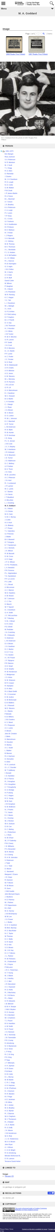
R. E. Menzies (10, 348)
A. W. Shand (9, 596)
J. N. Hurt (8, 480)
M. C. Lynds (9, 489)
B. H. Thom (9, 469)
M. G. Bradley (9, 1108)
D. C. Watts (9, 939)
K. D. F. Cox (9, 652)
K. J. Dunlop (9, 818)
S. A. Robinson (10, 160)
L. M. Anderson (10, 641)
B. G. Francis (9, 779)
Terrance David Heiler (13, 1161)
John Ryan (9, 1144)
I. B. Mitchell (9, 1004)
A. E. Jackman (10, 1099)
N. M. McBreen (10, 807)
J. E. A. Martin (9, 1125)
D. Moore (8, 869)
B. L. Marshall (10, 199)
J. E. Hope (8, 877)
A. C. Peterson (10, 478)
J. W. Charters (10, 720)
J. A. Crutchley (10, 632)
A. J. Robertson (10, 832)
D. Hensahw (9, 759)
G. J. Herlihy (9, 978)
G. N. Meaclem (10, 455)
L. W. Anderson (10, 427)
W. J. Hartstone (10, 449)
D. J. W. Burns (10, 995)
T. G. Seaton (9, 655)
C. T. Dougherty (10, 787)
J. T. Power (9, 528)
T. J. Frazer (9, 1021)
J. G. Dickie (9, 511)
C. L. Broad (9, 584)
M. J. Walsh (9, 976)
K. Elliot (7, 762)
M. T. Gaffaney (10, 770)
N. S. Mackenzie (10, 1046)
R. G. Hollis (9, 990)
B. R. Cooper (9, 683)
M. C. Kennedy (10, 1035)
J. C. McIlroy (9, 241)
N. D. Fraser (9, 1029)
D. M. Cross (9, 556)
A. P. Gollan (9, 466)
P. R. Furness (9, 570)
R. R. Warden (9, 1094)
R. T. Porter (9, 233)
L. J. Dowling (9, 503)
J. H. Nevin (9, 494)
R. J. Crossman (10, 694)
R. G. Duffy (8, 1128)
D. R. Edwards (10, 1001)
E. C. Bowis (9, 815)
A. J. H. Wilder (10, 258)
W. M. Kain (8, 801)
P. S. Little (8, 582)
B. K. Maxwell (9, 539)
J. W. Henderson (11, 1133)
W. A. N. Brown (10, 1142)
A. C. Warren (9, 590)
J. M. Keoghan (10, 804)
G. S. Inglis (8, 266)
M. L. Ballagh (9, 306)
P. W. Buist (8, 1071)
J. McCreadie (9, 891)
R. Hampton (9, 686)
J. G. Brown (9, 410)
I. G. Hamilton (9, 776)
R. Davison (9, 880)
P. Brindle (8, 714)
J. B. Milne (8, 1102)
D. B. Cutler (9, 1074)
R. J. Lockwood (10, 483)
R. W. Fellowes (10, 959)
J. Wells (7, 736)
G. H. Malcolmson (11, 390)
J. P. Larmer (9, 486)
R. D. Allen (8, 171)
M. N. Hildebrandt (11, 365)
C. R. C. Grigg (10, 1083)
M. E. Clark (9, 514)
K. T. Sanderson (10, 545)
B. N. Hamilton (10, 1023)
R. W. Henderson (11, 672)
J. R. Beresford (10, 984)
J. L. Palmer (9, 956)
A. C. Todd (8, 866)
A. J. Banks (9, 711)
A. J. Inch (8, 309)
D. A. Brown (9, 644)
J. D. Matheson (10, 461)
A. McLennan (9, 587)
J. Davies (8, 176)
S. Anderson (9, 638)
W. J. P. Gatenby (10, 841)
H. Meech (8, 604)
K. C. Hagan (9, 297)
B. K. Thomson (10, 247)
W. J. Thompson (10, 1119)
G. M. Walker (9, 188)
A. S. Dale (8, 275)
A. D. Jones (9, 373)
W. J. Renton (9, 821)
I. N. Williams (9, 846)
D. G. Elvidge (9, 790)
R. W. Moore (9, 886)
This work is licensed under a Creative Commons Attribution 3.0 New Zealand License (31, 1209)
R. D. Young (9, 798)
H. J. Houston (9, 328)
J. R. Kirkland (9, 452)
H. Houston (9, 742)
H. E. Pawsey (9, 900)
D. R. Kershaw (10, 435)
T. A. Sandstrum (10, 576)
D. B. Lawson (9, 1159)
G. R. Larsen (9, 340)
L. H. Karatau (9, 402)
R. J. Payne (9, 964)
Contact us (51, 1229)
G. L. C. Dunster (10, 767)
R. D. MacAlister (10, 931)
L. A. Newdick (9, 568)
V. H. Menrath (9, 238)
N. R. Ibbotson (10, 162)
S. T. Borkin (9, 492)
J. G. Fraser (9, 919)
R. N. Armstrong (10, 1153)
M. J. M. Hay (9, 950)
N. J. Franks (9, 810)
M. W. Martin (9, 1080)
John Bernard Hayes (12, 894)
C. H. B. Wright (10, 1150)
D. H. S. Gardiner (11, 925)
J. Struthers (9, 897)
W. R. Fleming (10, 295)
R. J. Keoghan (10, 781)
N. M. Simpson (10, 680)
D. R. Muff (8, 278)
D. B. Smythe (9, 669)
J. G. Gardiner (10, 646)
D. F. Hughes (9, 317)
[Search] (43, 33)
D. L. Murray (9, 1077)
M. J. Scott (8, 165)
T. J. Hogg (8, 168)
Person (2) (9, 1176)
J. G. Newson (9, 1032)
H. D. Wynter (9, 1111)
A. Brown (8, 731)
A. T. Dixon (8, 202)
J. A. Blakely (9, 525)
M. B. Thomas (10, 244)
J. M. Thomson (10, 326)
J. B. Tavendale (10, 1038)
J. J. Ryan (8, 407)
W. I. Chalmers (10, 1018)
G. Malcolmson (10, 739)
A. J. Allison (9, 1147)
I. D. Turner (9, 458)
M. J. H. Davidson (11, 179)
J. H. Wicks (9, 331)
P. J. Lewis (8, 213)
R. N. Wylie (9, 430)
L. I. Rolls (8, 835)
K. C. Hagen (9, 795)
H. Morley (8, 745)
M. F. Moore (9, 883)
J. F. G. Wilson (10, 562)
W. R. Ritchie (9, 852)
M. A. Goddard (10, 506)
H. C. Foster (9, 357)
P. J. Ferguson (10, 725)
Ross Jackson (10, 157)
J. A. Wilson (9, 551)
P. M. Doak (8, 190)
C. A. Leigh (9, 210)
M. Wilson (8, 283)
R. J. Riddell (9, 1122)
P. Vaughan (9, 286)
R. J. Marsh (9, 289)
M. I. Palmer (9, 902)
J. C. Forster (9, 359)
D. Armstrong (9, 1043)
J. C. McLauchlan (11, 615)
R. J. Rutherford (10, 962)
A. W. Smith (9, 1026)
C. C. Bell (8, 981)
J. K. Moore (9, 1130)
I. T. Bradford (9, 497)
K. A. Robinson (10, 207)
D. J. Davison (9, 1091)
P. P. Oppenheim (10, 905)
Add (50, 1193)
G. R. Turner (9, 424)
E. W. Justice (9, 697)
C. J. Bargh (9, 404)
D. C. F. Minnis (10, 953)
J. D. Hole (8, 472)
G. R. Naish (9, 942)
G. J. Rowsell (9, 705)
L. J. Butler (8, 922)
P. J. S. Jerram (10, 441)
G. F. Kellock (9, 221)
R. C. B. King (9, 1054)
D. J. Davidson (10, 610)
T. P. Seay (8, 216)
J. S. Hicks (8, 677)
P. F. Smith (8, 342)
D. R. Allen (8, 689)
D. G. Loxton (9, 416)
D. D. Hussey (9, 1012)
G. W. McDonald (10, 700)
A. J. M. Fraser (10, 658)
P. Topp (7, 1060)
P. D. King (8, 1057)
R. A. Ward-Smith (11, 691)
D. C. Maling (9, 829)
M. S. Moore (9, 413)
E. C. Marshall (10, 421)
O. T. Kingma (9, 542)
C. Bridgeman (10, 674)
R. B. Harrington (10, 264)
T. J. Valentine (10, 531)
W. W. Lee (8, 917)
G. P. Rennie (9, 534)
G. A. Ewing (9, 855)
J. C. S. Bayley (10, 447)
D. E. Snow (9, 1049)
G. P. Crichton (9, 311)
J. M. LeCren (9, 385)
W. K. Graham (10, 824)
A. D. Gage (9, 559)
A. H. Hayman (10, 1085)
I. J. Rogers (9, 236)
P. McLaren (9, 967)
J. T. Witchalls (9, 1063)
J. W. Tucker (9, 334)
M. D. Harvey (9, 911)
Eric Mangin (9, 154)
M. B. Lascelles (10, 475)
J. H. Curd (8, 345)
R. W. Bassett (9, 553)
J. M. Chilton (9, 269)
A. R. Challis (9, 368)
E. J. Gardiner (10, 393)
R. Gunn (8, 888)
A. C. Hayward (10, 987)
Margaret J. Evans (11, 874)
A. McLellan (9, 500)
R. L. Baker (9, 998)
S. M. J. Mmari (10, 621)
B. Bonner (8, 753)
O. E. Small (9, 666)
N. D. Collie (9, 185)
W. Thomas (9, 936)
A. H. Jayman (9, 1066)
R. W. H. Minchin (11, 337)
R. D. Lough (9, 182)
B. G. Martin (9, 399)
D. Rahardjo (9, 174)
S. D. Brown (9, 947)
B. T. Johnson (9, 599)
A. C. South (9, 748)
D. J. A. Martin (10, 351)
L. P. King (8, 1052)
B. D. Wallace (9, 230)
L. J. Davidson (10, 303)
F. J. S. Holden (10, 252)
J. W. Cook (8, 444)
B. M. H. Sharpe (10, 1007)
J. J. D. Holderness (11, 1139)
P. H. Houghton (10, 784)
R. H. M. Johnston (11, 857)
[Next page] (40, 34)
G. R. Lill (8, 387)
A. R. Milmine (9, 371)
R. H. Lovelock (10, 765)
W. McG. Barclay (10, 928)
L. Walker (8, 750)
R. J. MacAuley (10, 992)
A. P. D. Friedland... (11, 565)
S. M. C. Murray (10, 517)
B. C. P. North (9, 320)
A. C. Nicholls (9, 548)
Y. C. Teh (8, 300)
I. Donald (8, 773)
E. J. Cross (8, 219)
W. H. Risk (8, 1136)
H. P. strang (9, 793)
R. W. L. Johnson (11, 418)
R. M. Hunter (9, 432)
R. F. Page (8, 1097)
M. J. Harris (9, 272)
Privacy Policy (4, 1229)
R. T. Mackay (9, 618)
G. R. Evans (9, 1068)
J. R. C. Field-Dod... (12, 970)
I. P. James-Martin (11, 193)
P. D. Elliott (8, 627)
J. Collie (8, 520)
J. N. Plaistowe (10, 292)
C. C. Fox (8, 601)
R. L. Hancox (9, 261)
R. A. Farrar (9, 196)
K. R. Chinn (9, 624)
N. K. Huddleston (11, 224)
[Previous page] (37, 34)
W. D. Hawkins (10, 593)
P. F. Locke (8, 354)
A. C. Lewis (9, 728)
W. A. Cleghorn (10, 1116)
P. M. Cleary (9, 843)
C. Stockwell (9, 871)
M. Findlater (9, 629)
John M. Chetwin (11, 734)
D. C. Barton (9, 649)
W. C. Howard (10, 396)
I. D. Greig (8, 438)
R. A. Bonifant (9, 1015)
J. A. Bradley (9, 205)
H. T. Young (9, 973)
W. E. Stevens (10, 708)
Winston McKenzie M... (13, 1156)
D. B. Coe (8, 826)
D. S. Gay (8, 323)
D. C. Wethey (9, 463)
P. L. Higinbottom (11, 573)
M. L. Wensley (10, 379)
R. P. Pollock (9, 227)
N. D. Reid (8, 362)
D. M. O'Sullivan (10, 1088)
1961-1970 (9, 151)
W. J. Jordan (9, 1105)
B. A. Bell (8, 908)
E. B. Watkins (9, 703)
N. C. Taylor (9, 933)
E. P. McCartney (10, 314)
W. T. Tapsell (9, 607)
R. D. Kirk (8, 945)
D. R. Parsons (10, 382)
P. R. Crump (9, 1040)
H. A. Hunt (8, 523)
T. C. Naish (9, 812)
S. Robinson (9, 860)
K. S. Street (9, 722)
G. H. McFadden (10, 255)
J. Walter (8, 537)
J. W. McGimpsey (11, 914)
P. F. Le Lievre (10, 579)
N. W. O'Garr (9, 838)
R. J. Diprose (9, 1113)
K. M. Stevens (10, 376)
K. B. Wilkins (9, 717)
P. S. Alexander (10, 849)
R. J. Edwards (10, 635)
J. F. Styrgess (9, 660)
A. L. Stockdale (10, 250)
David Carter (9, 281)
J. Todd (7, 863)
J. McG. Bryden (10, 1009)
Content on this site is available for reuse (34, 1229)
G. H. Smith (9, 613)
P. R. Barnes (9, 663)
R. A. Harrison (10, 756)
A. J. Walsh (9, 508)
